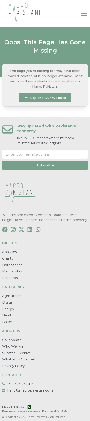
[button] (84, 14)
